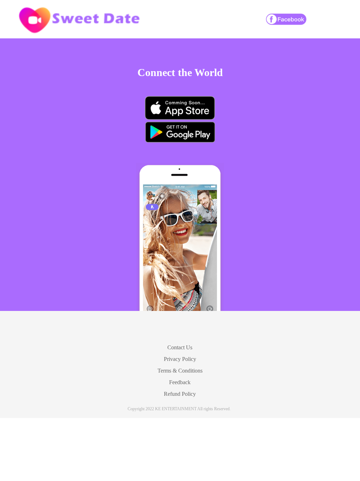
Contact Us (179, 347)
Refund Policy (180, 394)
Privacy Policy (180, 359)
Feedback (180, 382)
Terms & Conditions (180, 371)
